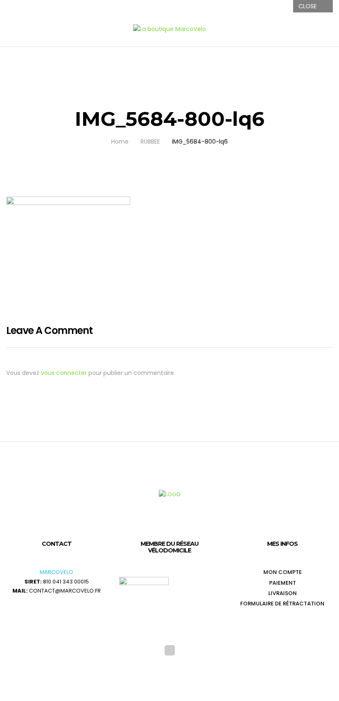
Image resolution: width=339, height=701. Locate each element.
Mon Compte (282, 572)
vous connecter (64, 373)
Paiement (282, 583)
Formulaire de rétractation (282, 603)
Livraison (282, 593)
